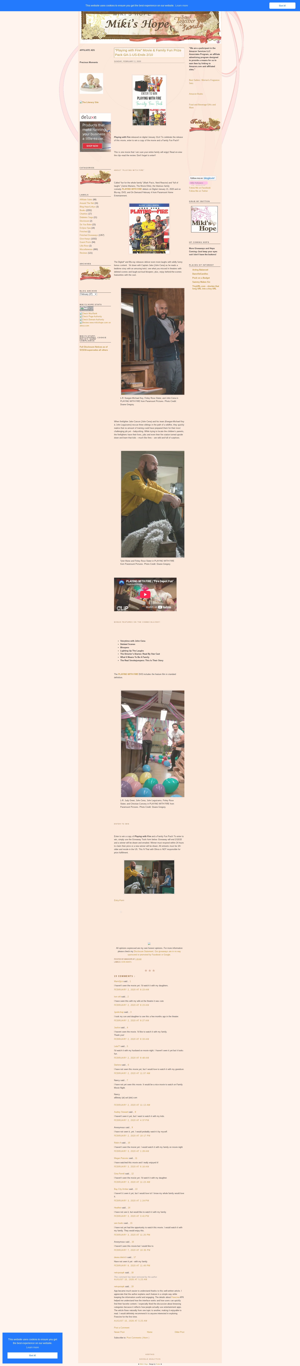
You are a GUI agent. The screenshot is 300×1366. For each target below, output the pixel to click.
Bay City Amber (121, 1189)
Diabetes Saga (86, 217)
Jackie (117, 1027)
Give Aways (85, 239)
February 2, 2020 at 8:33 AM (131, 1039)
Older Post (179, 1332)
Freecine (175, 1297)
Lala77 (117, 1046)
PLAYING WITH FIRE (132, 189)
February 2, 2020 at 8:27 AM (131, 1020)
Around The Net (87, 203)
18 (132, 1272)
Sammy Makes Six (201, 282)
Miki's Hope (132, 13)
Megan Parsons (121, 1158)
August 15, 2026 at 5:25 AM (130, 1279)
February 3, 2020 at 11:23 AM (132, 1182)
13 (136, 1189)
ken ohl (117, 996)
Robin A (118, 1143)
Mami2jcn (118, 981)
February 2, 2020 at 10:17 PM (132, 1136)
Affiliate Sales (86, 199)
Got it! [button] (32, 1355)
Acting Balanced (200, 270)
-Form (121, 900)
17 (135, 1257)
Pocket (158, 1364)
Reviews (83, 253)
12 (132, 1173)
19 (132, 1286)
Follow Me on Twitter (198, 191)
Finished (83, 231)
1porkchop (119, 1012)
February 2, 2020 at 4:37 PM (131, 1120)
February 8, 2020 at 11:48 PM (132, 1265)
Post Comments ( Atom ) (138, 1338)
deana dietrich (120, 1257)
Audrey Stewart (121, 1112)
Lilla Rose (84, 246)
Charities (84, 214)
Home (149, 1332)
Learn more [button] (32, 1347)
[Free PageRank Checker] (86, 310)
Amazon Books (196, 94)
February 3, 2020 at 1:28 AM (131, 1151)
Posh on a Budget (201, 278)
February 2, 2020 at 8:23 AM (131, 989)
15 (131, 1223)
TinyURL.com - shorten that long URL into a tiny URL (205, 287)
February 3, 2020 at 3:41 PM (131, 1216)
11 (136, 1158)
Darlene (118, 1065)
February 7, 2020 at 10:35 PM (132, 1250)
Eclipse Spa (85, 228)
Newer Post (119, 1332)
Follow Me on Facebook (200, 188)
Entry (116, 900)
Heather (118, 1207)
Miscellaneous (86, 249)
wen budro (119, 1223)
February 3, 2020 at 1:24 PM (131, 1200)
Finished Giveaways (89, 235)
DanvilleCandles (200, 274)
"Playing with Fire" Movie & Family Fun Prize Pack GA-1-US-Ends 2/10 (148, 52)
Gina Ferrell (119, 1173)
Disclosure (84, 221)
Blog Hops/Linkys (88, 207)
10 (129, 1143)
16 (133, 1242)
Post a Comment (121, 1328)
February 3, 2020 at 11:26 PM (132, 1235)
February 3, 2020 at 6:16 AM (131, 1166)
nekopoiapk (119, 1272)
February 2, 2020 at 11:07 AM (132, 1073)
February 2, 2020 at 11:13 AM (132, 1105)
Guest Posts (85, 242)
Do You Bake (86, 224)
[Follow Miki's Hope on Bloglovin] (202, 180)
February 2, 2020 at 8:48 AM (131, 1058)
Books (82, 210)
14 (129, 1207)
